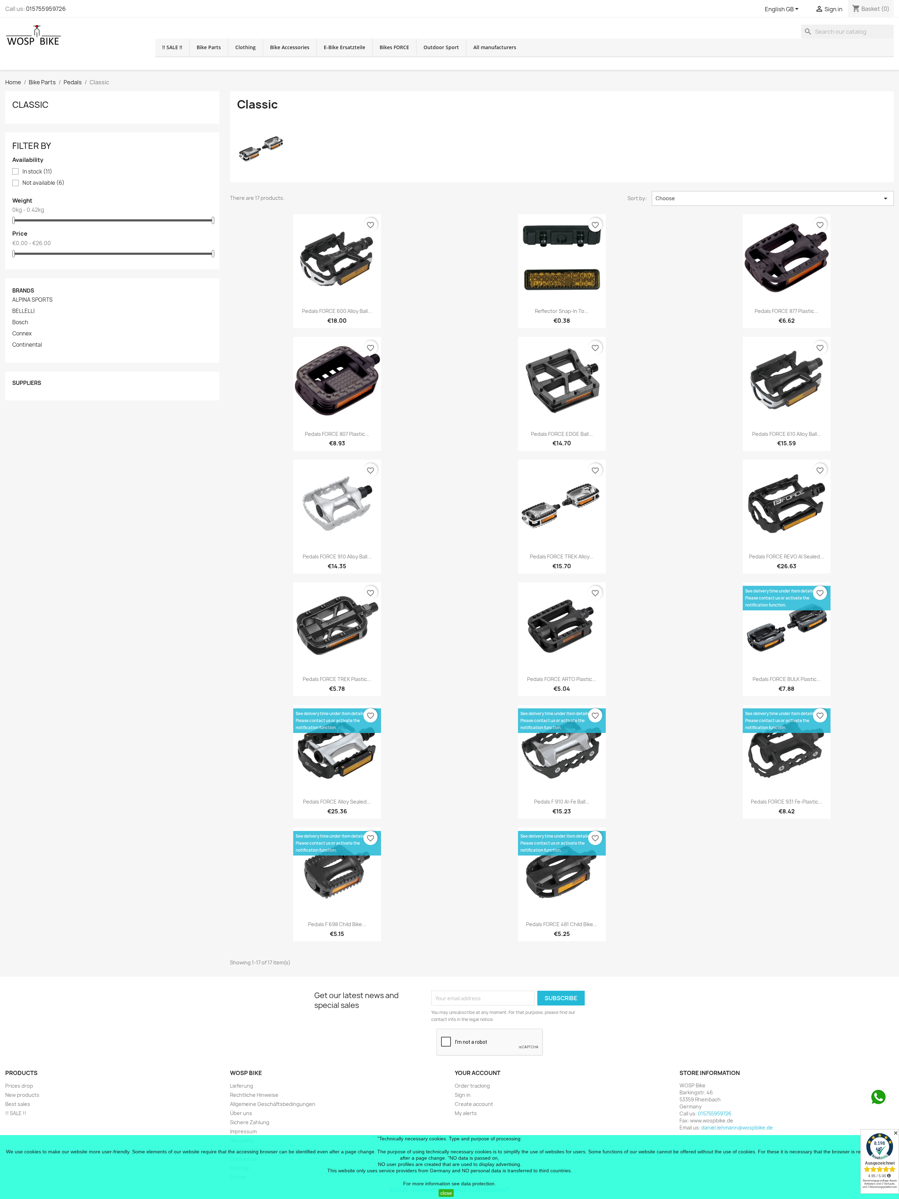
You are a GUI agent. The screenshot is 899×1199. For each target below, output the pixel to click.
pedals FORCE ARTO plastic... (561, 679)
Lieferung (241, 1085)
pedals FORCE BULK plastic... (787, 679)
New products (22, 1095)
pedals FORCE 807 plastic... (337, 434)
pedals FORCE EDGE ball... (562, 434)
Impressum (243, 1131)
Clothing (245, 47)
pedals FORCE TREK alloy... (561, 556)
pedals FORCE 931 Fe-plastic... (786, 801)
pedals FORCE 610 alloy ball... (786, 434)
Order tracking (472, 1085)
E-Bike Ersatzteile (344, 47)
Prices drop (19, 1085)
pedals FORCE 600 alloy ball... (337, 311)
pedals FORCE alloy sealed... (337, 801)
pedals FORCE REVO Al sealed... (786, 556)
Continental (27, 344)
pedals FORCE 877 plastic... (786, 311)
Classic (30, 105)
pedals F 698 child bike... (337, 924)
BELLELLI (23, 311)
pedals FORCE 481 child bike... (561, 924)
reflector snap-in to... (562, 311)
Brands (23, 290)
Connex (22, 333)
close (446, 1193)
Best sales (17, 1104)
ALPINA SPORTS (32, 299)
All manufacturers (494, 47)
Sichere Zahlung (249, 1122)
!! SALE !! (172, 47)
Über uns (241, 1113)
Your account (477, 1073)
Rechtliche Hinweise (254, 1095)
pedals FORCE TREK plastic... (337, 679)
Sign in (463, 1095)
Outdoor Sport (441, 47)
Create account (474, 1104)
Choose (773, 198)
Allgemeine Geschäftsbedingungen (272, 1104)
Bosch (20, 322)
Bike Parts (209, 47)
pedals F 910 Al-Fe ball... (562, 801)
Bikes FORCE (394, 47)
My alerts (466, 1113)
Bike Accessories (289, 47)
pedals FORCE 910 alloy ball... (337, 556)
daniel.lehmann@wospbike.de (737, 1127)
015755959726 (46, 9)
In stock (37, 171)
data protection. (478, 1183)
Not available (43, 182)
